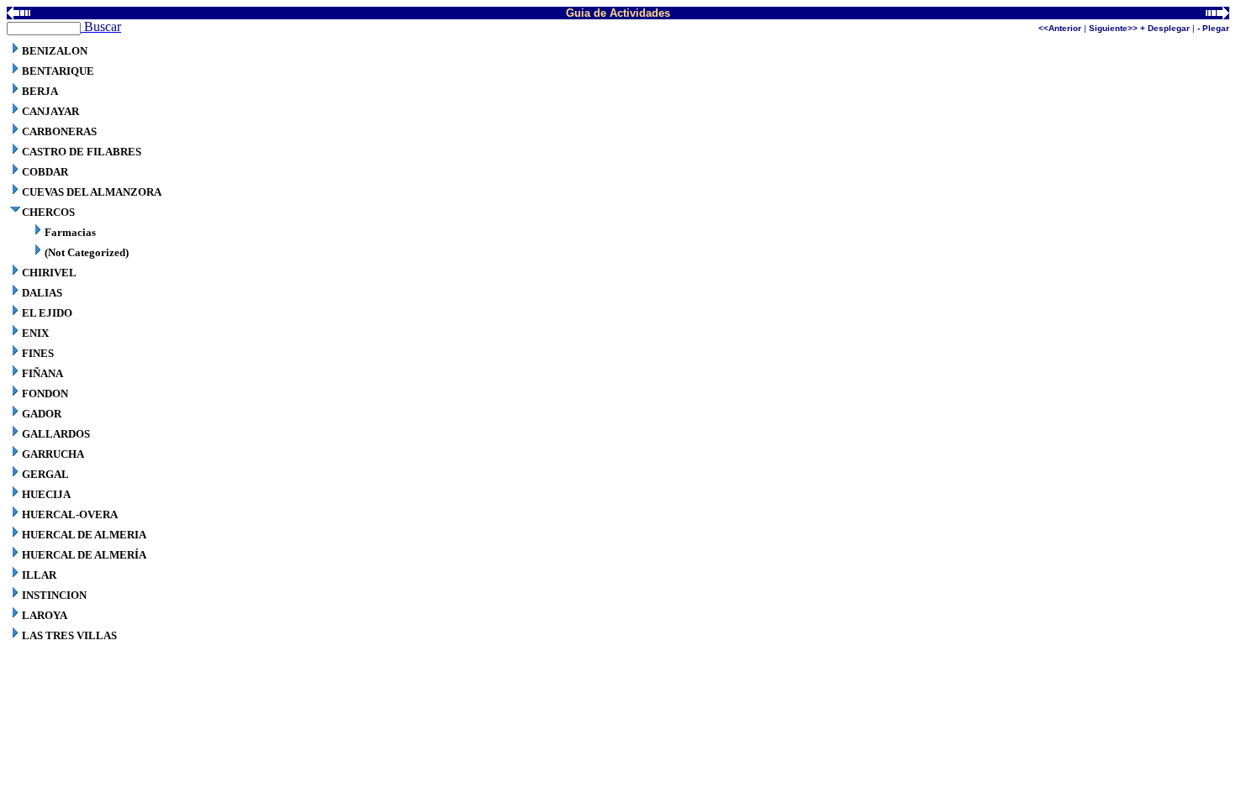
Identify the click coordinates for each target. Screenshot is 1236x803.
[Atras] (18, 15)
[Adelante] (1217, 15)
